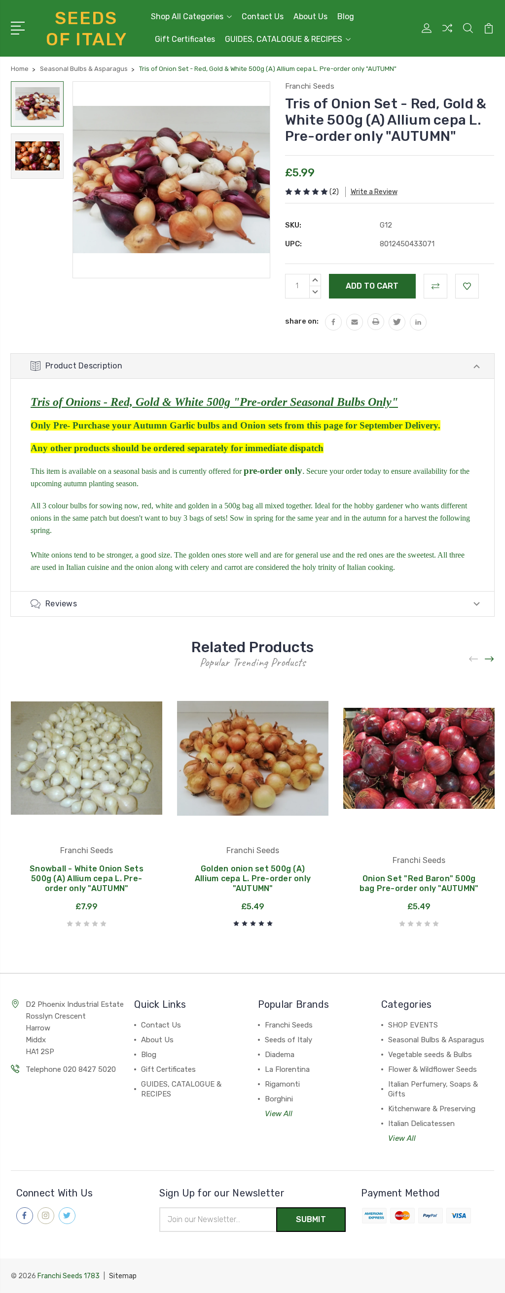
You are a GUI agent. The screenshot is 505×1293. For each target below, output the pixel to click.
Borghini (279, 1098)
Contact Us (263, 16)
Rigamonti (282, 1084)
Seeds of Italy (288, 1039)
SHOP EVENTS (413, 1025)
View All (278, 1113)
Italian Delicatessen (421, 1123)
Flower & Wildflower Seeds (432, 1069)
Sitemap (123, 1276)
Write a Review (374, 192)
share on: (302, 321)
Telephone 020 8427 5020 (71, 1069)
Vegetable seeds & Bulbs (430, 1054)
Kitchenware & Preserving (431, 1108)
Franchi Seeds (289, 1025)
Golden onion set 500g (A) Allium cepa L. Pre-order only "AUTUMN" (253, 878)
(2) (334, 192)
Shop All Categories (187, 16)
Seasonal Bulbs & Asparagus (436, 1039)
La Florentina (287, 1069)
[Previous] (474, 659)
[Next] (490, 659)
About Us (310, 16)
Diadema (279, 1054)
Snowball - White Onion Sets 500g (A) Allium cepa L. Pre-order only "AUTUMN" (87, 878)
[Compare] (447, 34)
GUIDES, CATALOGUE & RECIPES (283, 39)
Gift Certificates (185, 39)
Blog (345, 16)
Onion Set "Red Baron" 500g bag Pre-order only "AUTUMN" (419, 883)
